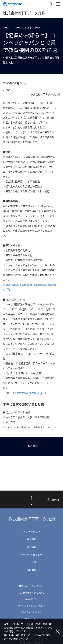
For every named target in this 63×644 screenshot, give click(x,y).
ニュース (17, 27)
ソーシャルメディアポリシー (31, 605)
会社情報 (31, 546)
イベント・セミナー (31, 554)
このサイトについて (31, 612)
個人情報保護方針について (31, 592)
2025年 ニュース (32, 27)
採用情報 (31, 570)
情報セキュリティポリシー (31, 586)
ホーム (6, 27)
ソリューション (31, 531)
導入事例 (31, 539)
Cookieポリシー (31, 599)
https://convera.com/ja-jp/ (28, 393)
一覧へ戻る (31, 446)
